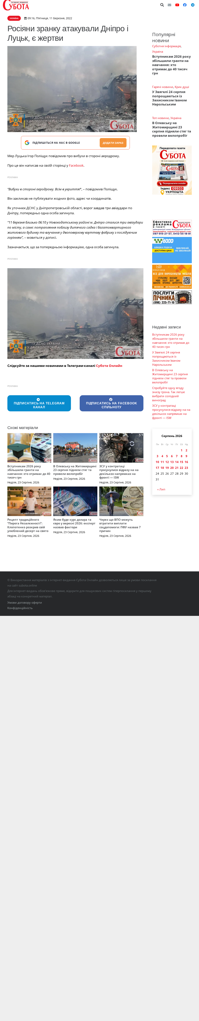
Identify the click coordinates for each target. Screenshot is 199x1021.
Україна (157, 51)
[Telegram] (192, 4)
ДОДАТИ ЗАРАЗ (113, 142)
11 (162, 462)
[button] (162, 5)
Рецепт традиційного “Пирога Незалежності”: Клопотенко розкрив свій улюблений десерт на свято (27, 525)
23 (186, 468)
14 (177, 462)
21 (177, 468)
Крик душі (182, 87)
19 (167, 468)
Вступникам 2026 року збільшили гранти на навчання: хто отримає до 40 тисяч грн (28, 472)
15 (181, 462)
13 (172, 462)
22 (181, 468)
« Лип (161, 489)
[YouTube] (177, 4)
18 (162, 468)
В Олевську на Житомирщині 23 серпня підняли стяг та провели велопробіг (74, 470)
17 (157, 468)
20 (172, 468)
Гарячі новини (162, 87)
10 (157, 462)
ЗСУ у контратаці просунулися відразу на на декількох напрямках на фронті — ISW (119, 472)
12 (167, 462)
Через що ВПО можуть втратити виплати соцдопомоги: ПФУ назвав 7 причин (120, 525)
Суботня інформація (166, 46)
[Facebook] (184, 4)
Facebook (76, 165)
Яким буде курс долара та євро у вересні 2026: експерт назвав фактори (74, 523)
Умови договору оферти (24, 602)
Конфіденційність (20, 608)
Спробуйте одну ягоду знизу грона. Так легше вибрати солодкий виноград (168, 394)
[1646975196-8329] (75, 313)
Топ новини (160, 118)
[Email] (169, 4)
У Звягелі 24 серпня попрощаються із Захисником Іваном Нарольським (169, 98)
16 (186, 462)
